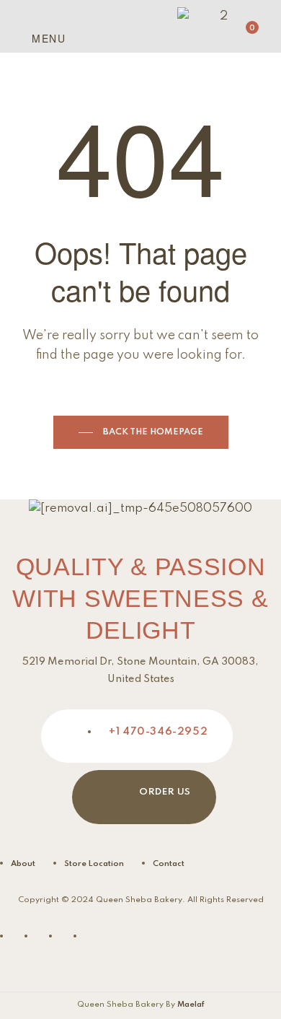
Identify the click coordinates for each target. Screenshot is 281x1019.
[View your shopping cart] (240, 35)
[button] (19, 36)
